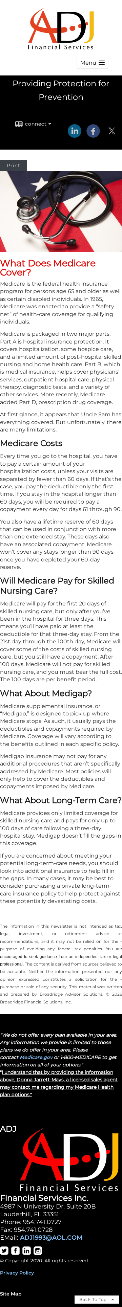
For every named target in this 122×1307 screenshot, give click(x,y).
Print (13, 165)
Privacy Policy (17, 1273)
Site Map (11, 1294)
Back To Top (93, 1299)
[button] (92, 63)
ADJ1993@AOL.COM (51, 1237)
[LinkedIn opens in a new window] (74, 135)
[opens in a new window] (4, 1253)
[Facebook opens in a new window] (93, 135)
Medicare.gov (36, 1057)
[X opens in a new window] (112, 135)
